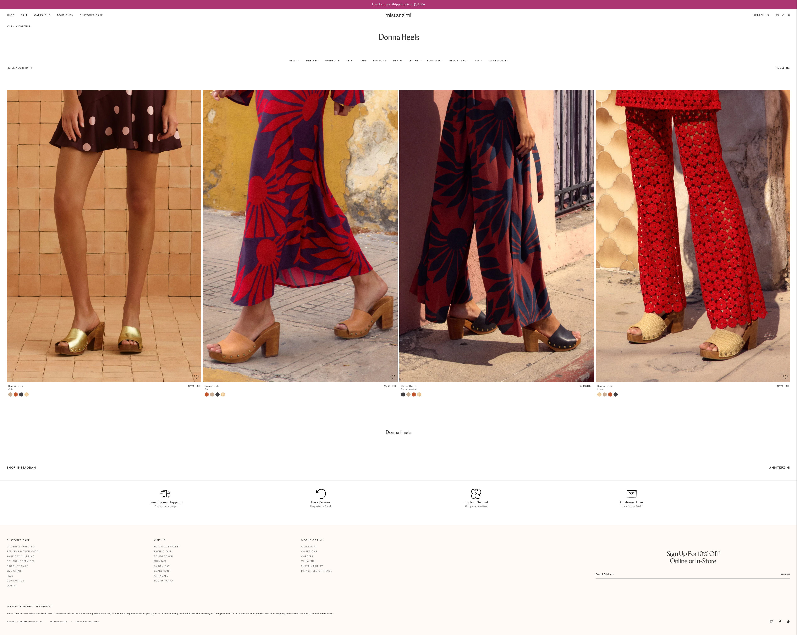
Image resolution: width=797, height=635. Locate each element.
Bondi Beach (164, 556)
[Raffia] (26, 394)
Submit (785, 574)
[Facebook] (780, 621)
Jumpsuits (332, 60)
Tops (363, 60)
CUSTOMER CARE (91, 15)
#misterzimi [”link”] (779, 467)
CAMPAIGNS (42, 15)
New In (294, 60)
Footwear (435, 60)
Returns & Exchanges (23, 551)
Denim (397, 60)
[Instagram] (771, 621)
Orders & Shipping (21, 546)
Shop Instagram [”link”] (21, 467)
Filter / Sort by (18, 67)
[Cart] (789, 15)
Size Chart (15, 570)
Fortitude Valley (167, 546)
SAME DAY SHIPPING (21, 556)
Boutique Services (21, 561)
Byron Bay (162, 566)
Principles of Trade (316, 570)
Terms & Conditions (87, 621)
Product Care (17, 566)
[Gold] (10, 394)
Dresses (312, 60)
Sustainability (312, 566)
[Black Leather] (21, 394)
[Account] (783, 15)
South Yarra (163, 580)
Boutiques (65, 15)
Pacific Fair (163, 551)
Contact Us (15, 580)
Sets (349, 60)
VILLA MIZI (308, 561)
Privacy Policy (59, 621)
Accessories (498, 60)
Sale (24, 15)
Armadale (161, 575)
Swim (479, 60)
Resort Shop (459, 60)
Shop (11, 15)
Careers (307, 556)
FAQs (10, 575)
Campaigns (309, 551)
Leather (415, 60)
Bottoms (379, 60)
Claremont (162, 570)
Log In (12, 585)
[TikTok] (788, 621)
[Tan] (15, 394)
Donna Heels (15, 388)
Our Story (309, 546)
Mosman (160, 561)
